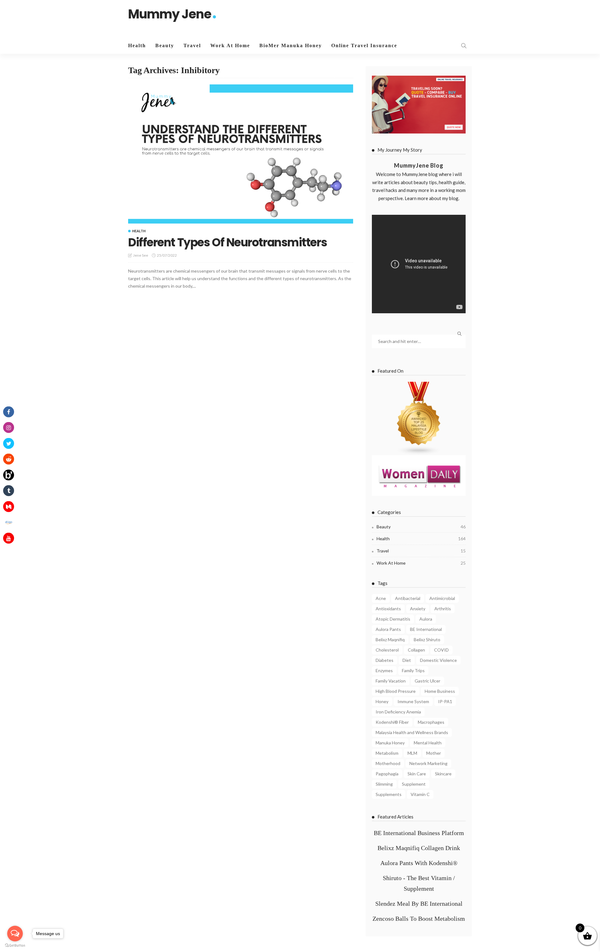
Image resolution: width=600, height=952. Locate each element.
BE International (426, 629)
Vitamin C (420, 794)
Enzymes (384, 670)
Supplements (389, 794)
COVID (441, 649)
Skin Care (417, 773)
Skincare (443, 773)
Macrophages (431, 722)
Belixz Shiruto (427, 639)
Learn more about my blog (431, 198)
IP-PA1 (445, 701)
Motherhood (388, 763)
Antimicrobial (442, 598)
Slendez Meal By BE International (418, 903)
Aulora (425, 619)
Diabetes (384, 660)
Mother (433, 753)
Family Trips (413, 670)
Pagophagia (387, 773)
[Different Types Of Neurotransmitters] (240, 154)
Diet (406, 660)
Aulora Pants (388, 629)
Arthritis (442, 608)
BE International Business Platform (419, 832)
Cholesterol (387, 649)
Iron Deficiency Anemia (398, 711)
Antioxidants (388, 608)
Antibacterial (407, 598)
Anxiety (417, 608)
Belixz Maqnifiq (390, 639)
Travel (192, 45)
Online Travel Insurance (364, 45)
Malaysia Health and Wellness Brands (412, 732)
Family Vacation (391, 680)
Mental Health (428, 742)
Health (137, 45)
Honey (382, 701)
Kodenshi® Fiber (392, 722)
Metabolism (387, 753)
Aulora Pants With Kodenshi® (419, 862)
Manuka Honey (390, 742)
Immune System (413, 701)
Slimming (384, 784)
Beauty (164, 45)
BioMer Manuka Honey (290, 45)
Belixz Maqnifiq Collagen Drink (419, 847)
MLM (412, 753)
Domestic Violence (438, 660)
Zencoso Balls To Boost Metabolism (418, 918)
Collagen (416, 649)
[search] (464, 46)
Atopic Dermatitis (393, 619)
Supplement (414, 784)
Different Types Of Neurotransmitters (227, 242)
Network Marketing (428, 763)
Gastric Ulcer (427, 680)
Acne (381, 598)
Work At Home (230, 45)
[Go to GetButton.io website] (15, 946)
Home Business (440, 691)
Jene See (140, 255)
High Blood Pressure (396, 691)
